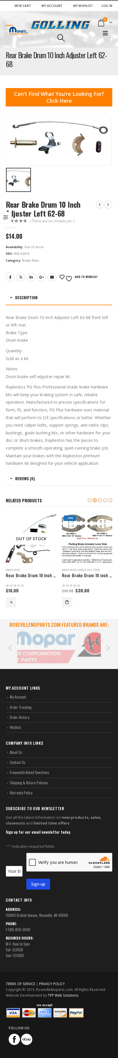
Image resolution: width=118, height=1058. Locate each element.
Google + (41, 277)
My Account (52, 6)
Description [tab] (26, 297)
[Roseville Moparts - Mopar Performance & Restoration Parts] (17, 29)
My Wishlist (83, 6)
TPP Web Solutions (63, 988)
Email (51, 277)
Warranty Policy (21, 786)
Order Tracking (21, 700)
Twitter (20, 277)
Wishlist (15, 721)
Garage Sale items (88, 570)
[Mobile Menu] (105, 33)
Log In (106, 6)
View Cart (22, 6)
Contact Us (17, 756)
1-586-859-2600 (18, 923)
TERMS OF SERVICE (20, 977)
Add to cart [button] (67, 602)
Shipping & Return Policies (29, 776)
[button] (89, 500)
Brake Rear (30, 260)
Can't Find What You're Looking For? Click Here (59, 97)
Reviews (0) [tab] (25, 478)
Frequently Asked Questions (29, 766)
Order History (19, 710)
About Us (16, 745)
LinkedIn (31, 277)
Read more (11, 602)
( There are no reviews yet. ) (52, 221)
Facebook (10, 277)
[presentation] (10, 644)
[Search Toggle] (60, 38)
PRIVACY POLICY (52, 977)
